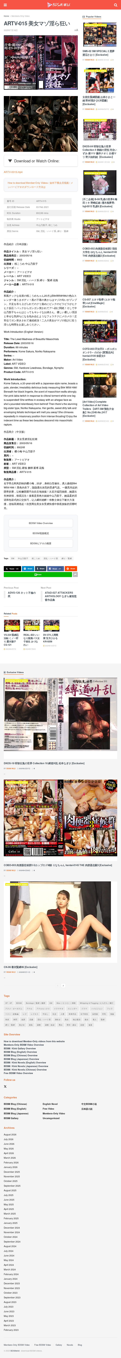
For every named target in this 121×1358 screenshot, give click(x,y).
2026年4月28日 (24, 870)
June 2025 (9, 1199)
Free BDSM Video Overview (18, 1073)
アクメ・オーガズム (13, 1008)
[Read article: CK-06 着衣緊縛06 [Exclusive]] (60, 922)
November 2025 (12, 1176)
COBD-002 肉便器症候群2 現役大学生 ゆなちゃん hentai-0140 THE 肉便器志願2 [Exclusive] (100, 252)
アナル (29, 1008)
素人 (95, 1019)
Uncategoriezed (51, 1118)
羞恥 (31, 1025)
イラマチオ (58, 1008)
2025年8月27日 (103, 109)
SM (12, 558)
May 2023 (9, 1315)
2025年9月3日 (102, 312)
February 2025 (11, 1218)
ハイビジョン (97, 1008)
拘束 (7, 1019)
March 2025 (10, 1213)
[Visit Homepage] (59, 5)
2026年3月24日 (103, 261)
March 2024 (10, 1269)
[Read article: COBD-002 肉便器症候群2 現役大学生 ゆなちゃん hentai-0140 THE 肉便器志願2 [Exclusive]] (100, 232)
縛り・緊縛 (67, 558)
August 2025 (10, 1190)
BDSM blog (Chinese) (15, 1103)
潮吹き (58, 1019)
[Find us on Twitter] (5, 1086)
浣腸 (31, 1019)
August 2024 (10, 1246)
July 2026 (8, 1139)
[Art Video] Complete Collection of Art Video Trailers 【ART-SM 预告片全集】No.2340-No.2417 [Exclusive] (98, 409)
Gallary (59, 1344)
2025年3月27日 (24, 768)
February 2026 (11, 1162)
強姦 (112, 1014)
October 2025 (10, 1181)
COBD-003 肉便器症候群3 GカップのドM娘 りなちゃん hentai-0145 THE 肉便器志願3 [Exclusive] (58, 865)
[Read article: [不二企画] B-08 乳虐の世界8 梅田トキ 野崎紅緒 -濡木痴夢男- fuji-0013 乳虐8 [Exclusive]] (100, 182)
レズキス (34, 1014)
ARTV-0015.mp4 (13, 172)
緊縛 (103, 1019)
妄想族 (95, 1014)
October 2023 (10, 1292)
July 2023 (8, 1306)
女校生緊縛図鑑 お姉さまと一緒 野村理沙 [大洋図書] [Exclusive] (99, 100)
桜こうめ (36, 558)
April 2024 (9, 1264)
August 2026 (10, 1134)
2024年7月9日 (30, 649)
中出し (45, 1014)
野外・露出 (71, 1025)
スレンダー (72, 1008)
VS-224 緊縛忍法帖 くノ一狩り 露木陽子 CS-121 (11, 639)
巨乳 (104, 1014)
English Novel (50, 1103)
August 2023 (10, 1302)
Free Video (48, 1108)
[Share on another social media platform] (75, 574)
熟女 (67, 1019)
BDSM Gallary (11, 1118)
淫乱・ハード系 (51, 558)
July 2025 (8, 1195)
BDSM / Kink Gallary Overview (20, 1048)
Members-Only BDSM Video (17, 1344)
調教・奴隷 (50, 1025)
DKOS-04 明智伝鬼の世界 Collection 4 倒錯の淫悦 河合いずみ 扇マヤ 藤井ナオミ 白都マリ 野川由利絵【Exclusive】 (100, 151)
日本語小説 (86, 1108)
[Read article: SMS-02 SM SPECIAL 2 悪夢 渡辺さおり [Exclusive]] (100, 34)
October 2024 (10, 1236)
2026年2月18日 (103, 364)
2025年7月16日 (11, 30)
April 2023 (9, 1320)
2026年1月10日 (103, 60)
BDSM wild (89, 60)
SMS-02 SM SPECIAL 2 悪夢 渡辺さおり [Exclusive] (99, 52)
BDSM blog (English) (15, 1108)
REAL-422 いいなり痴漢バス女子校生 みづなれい (31, 639)
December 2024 (12, 1227)
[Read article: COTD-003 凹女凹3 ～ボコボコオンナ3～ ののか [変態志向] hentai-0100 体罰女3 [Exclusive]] (100, 332)
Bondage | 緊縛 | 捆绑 (35, 1003)
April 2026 (9, 1153)
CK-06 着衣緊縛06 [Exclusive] (20, 967)
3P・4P (8, 1003)
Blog (80, 1344)
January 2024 (10, 1278)
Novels (70, 1344)
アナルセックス (43, 1008)
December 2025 (12, 1171)
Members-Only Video (21, 16)
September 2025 (12, 1185)
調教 (39, 1025)
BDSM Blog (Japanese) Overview (21, 1059)
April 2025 (9, 1209)
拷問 (15, 1019)
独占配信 (77, 1019)
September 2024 (12, 1241)
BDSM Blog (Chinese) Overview (20, 1055)
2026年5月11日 (24, 972)
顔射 (82, 1025)
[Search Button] (115, 4)
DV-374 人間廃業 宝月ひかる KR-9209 (50, 638)
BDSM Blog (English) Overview (20, 1051)
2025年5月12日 (103, 421)
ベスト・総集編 (12, 1014)
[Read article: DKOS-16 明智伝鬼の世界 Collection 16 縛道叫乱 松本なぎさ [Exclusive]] (60, 718)
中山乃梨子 (23, 558)
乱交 (54, 1014)
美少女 (22, 1025)
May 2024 (9, 1260)
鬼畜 (90, 1025)
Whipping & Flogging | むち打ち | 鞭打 (96, 1003)
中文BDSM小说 (89, 1103)
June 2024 (9, 1255)
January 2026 (10, 1167)
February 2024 (11, 1274)
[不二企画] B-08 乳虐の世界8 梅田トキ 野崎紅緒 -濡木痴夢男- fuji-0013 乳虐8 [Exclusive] (100, 202)
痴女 (87, 1019)
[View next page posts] (63, 985)
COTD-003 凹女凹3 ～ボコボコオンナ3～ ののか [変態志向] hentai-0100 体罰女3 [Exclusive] (100, 354)
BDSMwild (15, 1350)
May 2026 (9, 1148)
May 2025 (9, 1204)
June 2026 (9, 1143)
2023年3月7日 (10, 649)
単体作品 (72, 1014)
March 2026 (10, 1157)
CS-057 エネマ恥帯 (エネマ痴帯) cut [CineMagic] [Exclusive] (99, 303)
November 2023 (12, 1288)
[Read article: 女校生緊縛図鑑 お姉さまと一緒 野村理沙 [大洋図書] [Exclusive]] (100, 80)
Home (6, 16)
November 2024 (12, 1232)
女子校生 (84, 1014)
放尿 (23, 1019)
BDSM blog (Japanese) (16, 1113)
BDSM (19, 1003)
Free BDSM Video (42, 1344)
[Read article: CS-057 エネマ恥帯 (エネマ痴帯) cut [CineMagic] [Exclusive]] (100, 282)
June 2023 (9, 1311)
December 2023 (12, 1283)
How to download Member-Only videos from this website (34, 1041)
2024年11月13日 (103, 162)
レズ (25, 1014)
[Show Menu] (5, 4)
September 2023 (12, 1297)
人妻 (62, 1014)
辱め (61, 1025)
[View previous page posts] (57, 985)
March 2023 (10, 1325)
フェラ (110, 1008)
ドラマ (84, 1008)
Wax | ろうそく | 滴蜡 (66, 1003)
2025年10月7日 (50, 646)
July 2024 (8, 1250)
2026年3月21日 (103, 211)
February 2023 (11, 1329)
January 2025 (10, 1222)
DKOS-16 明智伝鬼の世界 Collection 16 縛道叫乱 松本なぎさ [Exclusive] (44, 763)
